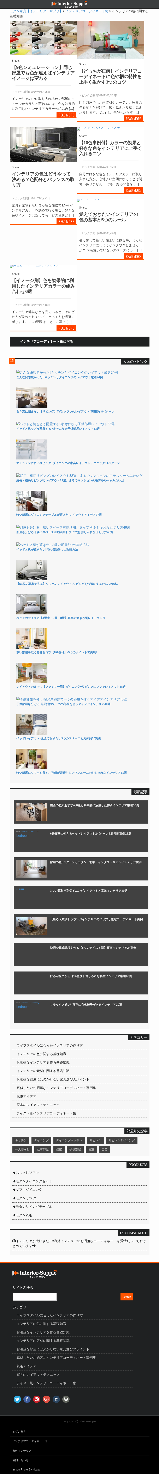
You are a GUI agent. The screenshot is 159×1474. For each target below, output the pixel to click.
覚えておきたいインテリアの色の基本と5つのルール (108, 217)
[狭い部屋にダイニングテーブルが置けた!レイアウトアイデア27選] (31, 510)
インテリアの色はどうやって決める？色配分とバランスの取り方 (43, 179)
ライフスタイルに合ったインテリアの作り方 (50, 1045)
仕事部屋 (43, 1149)
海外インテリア (21, 1450)
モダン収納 (24, 1215)
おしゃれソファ (27, 1172)
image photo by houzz (26, 1469)
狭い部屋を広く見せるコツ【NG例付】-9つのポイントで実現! (56, 652)
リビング (95, 1140)
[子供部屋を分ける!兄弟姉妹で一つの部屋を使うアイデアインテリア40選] (71, 699)
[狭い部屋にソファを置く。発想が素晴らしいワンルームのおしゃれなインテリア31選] (31, 768)
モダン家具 (19, 1431)
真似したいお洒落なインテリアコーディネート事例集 (56, 1088)
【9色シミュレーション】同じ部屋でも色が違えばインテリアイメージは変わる (43, 73)
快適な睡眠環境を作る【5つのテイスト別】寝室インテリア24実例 (93, 947)
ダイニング (41, 1140)
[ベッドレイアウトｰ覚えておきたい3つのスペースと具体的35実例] (31, 733)
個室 (59, 1149)
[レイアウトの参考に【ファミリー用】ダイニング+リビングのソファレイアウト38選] (31, 682)
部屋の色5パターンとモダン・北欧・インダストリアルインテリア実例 (96, 862)
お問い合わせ (20, 1460)
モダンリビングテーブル (34, 1206)
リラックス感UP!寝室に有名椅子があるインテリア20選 (86, 1004)
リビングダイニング (122, 1140)
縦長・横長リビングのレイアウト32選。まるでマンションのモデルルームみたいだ (70, 480)
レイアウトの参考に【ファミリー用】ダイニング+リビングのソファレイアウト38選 (71, 686)
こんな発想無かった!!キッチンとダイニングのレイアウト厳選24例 (59, 377)
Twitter (30, 60)
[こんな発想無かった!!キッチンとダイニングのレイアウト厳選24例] (67, 372)
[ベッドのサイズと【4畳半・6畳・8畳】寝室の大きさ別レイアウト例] (31, 613)
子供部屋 (75, 1149)
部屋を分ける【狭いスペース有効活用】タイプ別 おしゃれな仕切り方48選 (64, 532)
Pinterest (45, 60)
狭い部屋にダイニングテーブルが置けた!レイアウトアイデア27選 (59, 514)
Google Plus (37, 60)
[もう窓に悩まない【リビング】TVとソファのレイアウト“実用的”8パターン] (31, 407)
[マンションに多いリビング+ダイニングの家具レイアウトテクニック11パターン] (31, 458)
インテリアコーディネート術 (86, 11)
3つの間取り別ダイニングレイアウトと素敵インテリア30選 (89, 890)
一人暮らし (22, 1149)
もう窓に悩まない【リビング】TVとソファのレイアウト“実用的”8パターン (65, 411)
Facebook (23, 60)
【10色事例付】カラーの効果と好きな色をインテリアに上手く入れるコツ (110, 148)
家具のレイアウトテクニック (38, 1105)
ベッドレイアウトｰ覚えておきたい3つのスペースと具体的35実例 (58, 738)
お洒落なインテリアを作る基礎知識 (43, 1062)
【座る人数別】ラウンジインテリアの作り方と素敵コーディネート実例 (96, 919)
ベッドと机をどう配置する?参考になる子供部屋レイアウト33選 (58, 428)
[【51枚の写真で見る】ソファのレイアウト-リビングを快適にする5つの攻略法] (31, 579)
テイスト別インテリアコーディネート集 (46, 1113)
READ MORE (66, 115)
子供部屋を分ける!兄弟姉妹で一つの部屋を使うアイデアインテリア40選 (63, 704)
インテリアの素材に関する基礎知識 (43, 1071)
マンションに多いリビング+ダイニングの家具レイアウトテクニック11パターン (68, 463)
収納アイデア (26, 1096)
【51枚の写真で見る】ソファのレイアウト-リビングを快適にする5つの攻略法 (67, 583)
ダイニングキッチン (69, 1140)
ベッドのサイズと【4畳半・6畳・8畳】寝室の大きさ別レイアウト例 (60, 618)
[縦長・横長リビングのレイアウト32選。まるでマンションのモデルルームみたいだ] (79, 475)
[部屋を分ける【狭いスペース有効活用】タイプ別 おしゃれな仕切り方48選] (73, 527)
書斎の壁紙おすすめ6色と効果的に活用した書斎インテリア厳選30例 (94, 805)
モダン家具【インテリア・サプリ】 (36, 11)
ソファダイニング (29, 1189)
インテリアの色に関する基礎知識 (41, 1054)
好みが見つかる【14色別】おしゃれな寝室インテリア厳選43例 (91, 976)
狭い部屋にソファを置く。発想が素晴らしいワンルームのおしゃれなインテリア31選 (71, 772)
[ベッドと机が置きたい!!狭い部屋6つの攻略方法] (52, 545)
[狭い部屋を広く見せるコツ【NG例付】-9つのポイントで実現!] (31, 647)
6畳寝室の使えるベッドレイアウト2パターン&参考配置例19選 (90, 833)
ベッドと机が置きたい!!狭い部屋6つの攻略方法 (47, 549)
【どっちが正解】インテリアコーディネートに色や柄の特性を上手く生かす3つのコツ (110, 76)
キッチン (21, 1140)
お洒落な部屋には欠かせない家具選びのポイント (53, 1079)
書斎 (104, 1149)
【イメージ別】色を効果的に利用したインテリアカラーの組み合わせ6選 (43, 286)
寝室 (91, 1149)
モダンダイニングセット (34, 1181)
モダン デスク (26, 1198)
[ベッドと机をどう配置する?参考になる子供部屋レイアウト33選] (65, 424)
